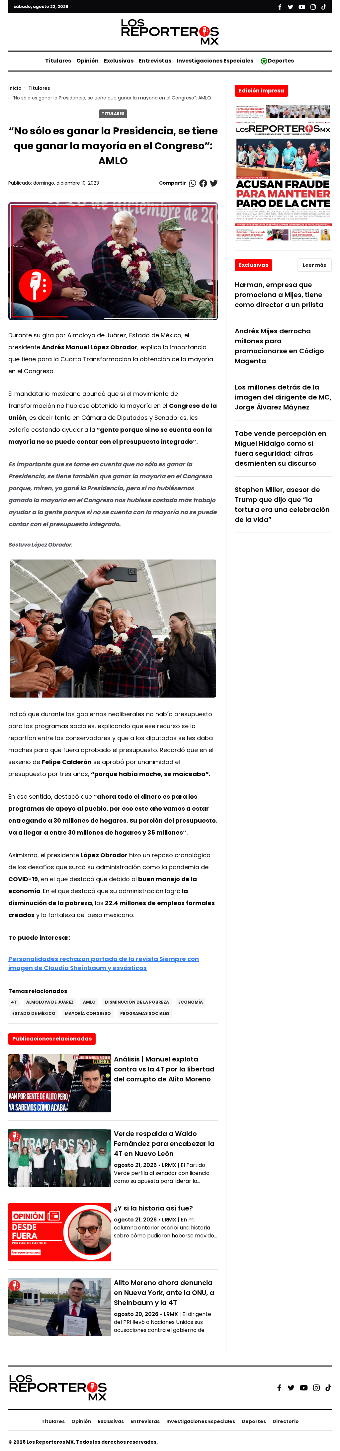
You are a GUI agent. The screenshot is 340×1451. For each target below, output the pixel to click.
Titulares (58, 61)
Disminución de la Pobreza (137, 1002)
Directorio (286, 1421)
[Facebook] (279, 1388)
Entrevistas (155, 61)
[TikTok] (328, 1388)
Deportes (281, 61)
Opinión (87, 61)
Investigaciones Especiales (215, 61)
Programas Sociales (145, 1013)
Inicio (15, 88)
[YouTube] (304, 1387)
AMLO (89, 1002)
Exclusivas (118, 61)
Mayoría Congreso (88, 1013)
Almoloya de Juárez (50, 1002)
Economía (190, 1002)
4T (14, 1002)
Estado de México (33, 1013)
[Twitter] (291, 1388)
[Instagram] (316, 1388)
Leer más (314, 265)
